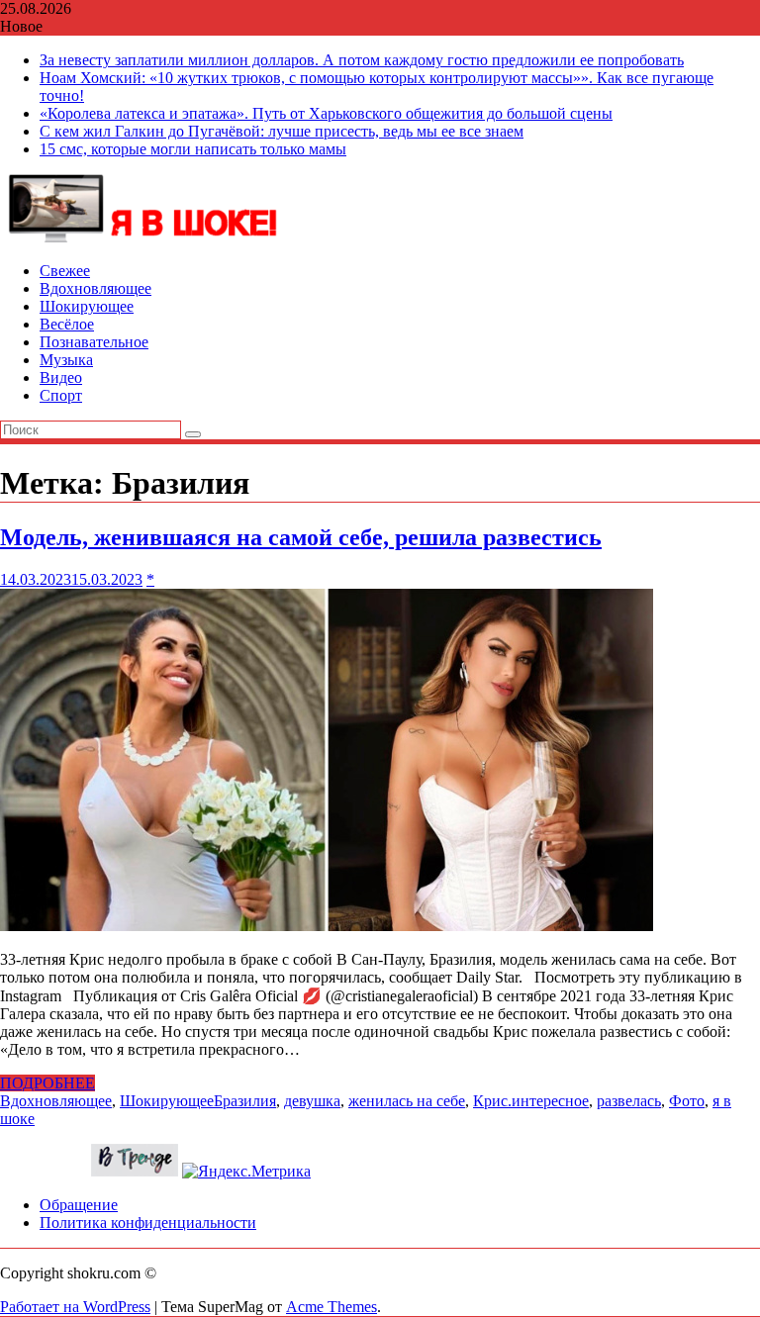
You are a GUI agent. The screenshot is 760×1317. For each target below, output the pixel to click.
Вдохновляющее (95, 288)
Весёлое (67, 324)
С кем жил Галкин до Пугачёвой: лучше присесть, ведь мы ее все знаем (281, 131)
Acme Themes (331, 1306)
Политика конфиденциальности (148, 1222)
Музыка (66, 359)
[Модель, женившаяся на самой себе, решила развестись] (326, 925)
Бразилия (245, 1100)
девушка (312, 1100)
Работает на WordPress (75, 1306)
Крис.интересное (531, 1100)
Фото (687, 1100)
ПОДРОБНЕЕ (47, 1083)
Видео (61, 377)
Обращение (79, 1204)
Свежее (65, 270)
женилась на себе (406, 1100)
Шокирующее (87, 306)
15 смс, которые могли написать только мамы (193, 149)
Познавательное (94, 341)
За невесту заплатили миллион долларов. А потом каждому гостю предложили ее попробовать (362, 59)
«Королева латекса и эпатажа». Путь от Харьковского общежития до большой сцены (326, 113)
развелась (629, 1100)
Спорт (61, 395)
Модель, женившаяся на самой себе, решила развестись (301, 537)
